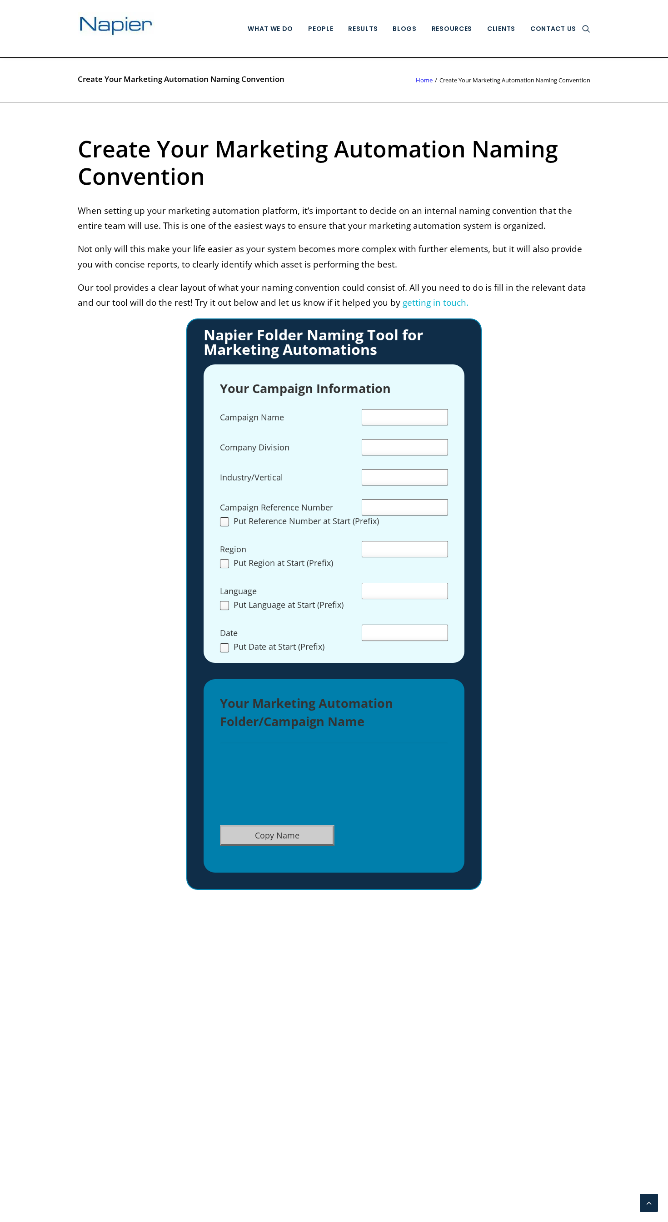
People (320, 28)
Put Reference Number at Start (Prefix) (306, 521)
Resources (452, 28)
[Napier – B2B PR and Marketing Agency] (116, 28)
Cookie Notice (105, 1090)
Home (424, 80)
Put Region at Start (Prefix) (283, 563)
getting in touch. (437, 302)
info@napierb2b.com (547, 1008)
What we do (270, 28)
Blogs (405, 28)
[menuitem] (270, 28)
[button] (586, 28)
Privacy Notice (106, 1075)
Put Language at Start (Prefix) (289, 605)
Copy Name (277, 835)
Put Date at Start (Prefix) (279, 647)
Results (363, 28)
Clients (501, 28)
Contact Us (553, 28)
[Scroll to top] (649, 1202)
